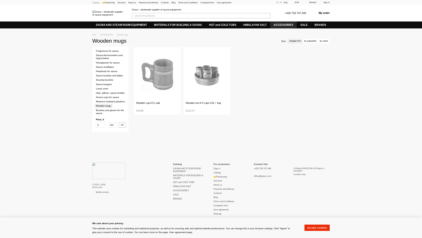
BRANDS (320, 24)
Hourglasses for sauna (108, 62)
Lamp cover (102, 88)
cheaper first (295, 41)
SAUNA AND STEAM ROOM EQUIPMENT (121, 24)
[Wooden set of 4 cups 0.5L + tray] (207, 74)
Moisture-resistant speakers (110, 101)
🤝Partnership (108, 2)
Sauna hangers (104, 84)
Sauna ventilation (105, 67)
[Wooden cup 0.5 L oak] (157, 74)
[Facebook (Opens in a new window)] (236, 2)
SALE (304, 24)
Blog (173, 2)
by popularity (310, 41)
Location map (299, 174)
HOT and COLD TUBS (222, 24)
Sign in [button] (216, 168)
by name (324, 41)
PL (281, 2)
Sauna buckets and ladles (109, 75)
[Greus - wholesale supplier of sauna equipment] (108, 171)
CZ (277, 2)
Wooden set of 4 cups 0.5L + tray (203, 102)
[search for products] (267, 15)
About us (132, 2)
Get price (122, 2)
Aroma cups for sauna (107, 97)
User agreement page (180, 232)
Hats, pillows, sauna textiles (110, 93)
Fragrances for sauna (107, 51)
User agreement (224, 2)
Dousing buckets (104, 80)
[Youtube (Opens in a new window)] (243, 2)
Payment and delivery (148, 2)
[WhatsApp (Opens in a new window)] (247, 2)
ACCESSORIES (283, 24)
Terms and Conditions (188, 2)
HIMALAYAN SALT (255, 24)
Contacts (165, 2)
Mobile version (102, 192)
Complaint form (207, 2)
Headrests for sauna (106, 71)
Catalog (95, 2)
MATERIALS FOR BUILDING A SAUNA (178, 24)
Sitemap (217, 214)
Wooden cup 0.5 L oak (148, 102)
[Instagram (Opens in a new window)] (240, 2)
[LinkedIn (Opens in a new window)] (251, 2)
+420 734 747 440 (295, 13)
